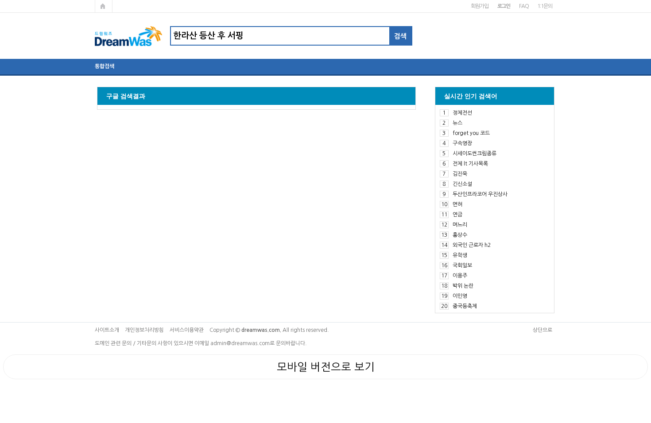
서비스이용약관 (187, 330)
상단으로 (542, 330)
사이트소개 (107, 330)
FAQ (523, 6)
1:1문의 (544, 6)
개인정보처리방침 (144, 330)
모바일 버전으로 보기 (326, 366)
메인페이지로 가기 (103, 6)
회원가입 (479, 6)
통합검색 (104, 66)
